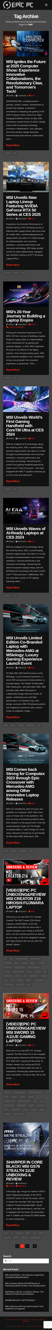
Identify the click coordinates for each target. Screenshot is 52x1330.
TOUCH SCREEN (39, 980)
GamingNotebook (24, 1101)
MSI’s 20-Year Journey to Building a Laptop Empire (25, 316)
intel (28, 1233)
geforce (42, 963)
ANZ (11, 958)
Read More (13, 145)
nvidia (17, 976)
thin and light (35, 1237)
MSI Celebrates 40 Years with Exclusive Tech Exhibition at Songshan (24, 1307)
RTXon (28, 980)
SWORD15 (8, 1114)
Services (26, 1319)
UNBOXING (21, 1186)
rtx (12, 980)
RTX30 (25, 1109)
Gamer (22, 1096)
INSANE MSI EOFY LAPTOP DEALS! (20, 1300)
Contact (42, 1319)
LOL (35, 1101)
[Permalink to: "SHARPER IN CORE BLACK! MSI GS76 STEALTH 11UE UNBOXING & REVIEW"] (26, 1140)
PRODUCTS (16, 1319)
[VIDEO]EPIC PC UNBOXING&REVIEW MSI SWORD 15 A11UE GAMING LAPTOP (26, 1032)
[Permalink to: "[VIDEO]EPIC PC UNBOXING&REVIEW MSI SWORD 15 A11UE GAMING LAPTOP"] (26, 1006)
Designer (8, 963)
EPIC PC (21, 1326)
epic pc (7, 273)
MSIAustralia (9, 1105)
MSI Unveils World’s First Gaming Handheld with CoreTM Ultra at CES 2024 (25, 425)
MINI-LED (37, 971)
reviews (7, 1237)
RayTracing (34, 976)
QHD (24, 976)
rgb (6, 980)
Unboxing (20, 984)
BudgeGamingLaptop (36, 1092)
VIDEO (32, 911)
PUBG (6, 1109)
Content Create (21, 958)
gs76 (6, 1233)
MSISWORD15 (22, 1105)
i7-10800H (19, 1233)
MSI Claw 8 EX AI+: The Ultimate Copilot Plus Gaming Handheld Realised (24, 1276)
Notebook (8, 976)
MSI (14, 153)
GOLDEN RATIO (19, 967)
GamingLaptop (10, 1101)
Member (26, 1321)
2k (5, 958)
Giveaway (8, 967)
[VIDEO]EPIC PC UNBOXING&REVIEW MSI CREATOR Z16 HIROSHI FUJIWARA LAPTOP (26, 898)
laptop (7, 971)
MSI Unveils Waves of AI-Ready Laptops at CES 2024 (25, 532)
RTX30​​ (16, 1237)
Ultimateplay (9, 984)
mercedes (30, 725)
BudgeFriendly (20, 1092)
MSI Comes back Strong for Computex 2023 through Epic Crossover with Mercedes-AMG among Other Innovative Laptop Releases (25, 784)
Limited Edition (18, 971)
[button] (46, 4)
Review (43, 976)
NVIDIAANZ (40, 1105)
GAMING (7, 153)
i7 (12, 1233)
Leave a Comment (16, 327)
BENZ (13, 725)
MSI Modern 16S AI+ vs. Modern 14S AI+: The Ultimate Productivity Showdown (24, 1293)
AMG (6, 725)
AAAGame (8, 1092)
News (34, 1319)
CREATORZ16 (35, 958)
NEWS (32, 96)
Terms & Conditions (38, 1326)
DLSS (16, 963)
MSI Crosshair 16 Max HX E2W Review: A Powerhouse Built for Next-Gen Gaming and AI (25, 1284)
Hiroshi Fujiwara (34, 967)
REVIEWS (11, 1186)
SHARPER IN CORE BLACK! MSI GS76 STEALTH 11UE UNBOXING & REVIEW (24, 1170)
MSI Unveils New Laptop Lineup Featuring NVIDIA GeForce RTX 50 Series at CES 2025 (23, 206)
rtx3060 (20, 980)
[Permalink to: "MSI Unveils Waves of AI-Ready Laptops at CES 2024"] (26, 510)
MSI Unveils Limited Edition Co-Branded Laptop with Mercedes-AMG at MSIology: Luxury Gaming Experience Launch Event (24, 651)
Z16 (29, 984)
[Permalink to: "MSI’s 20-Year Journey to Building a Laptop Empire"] (26, 293)
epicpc (33, 963)
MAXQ (29, 971)
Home (8, 1319)
